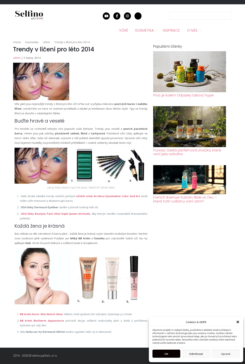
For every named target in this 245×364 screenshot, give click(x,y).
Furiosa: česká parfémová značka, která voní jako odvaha (187, 152)
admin (16, 57)
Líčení (46, 42)
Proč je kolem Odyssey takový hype (183, 95)
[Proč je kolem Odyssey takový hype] (189, 91)
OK (166, 354)
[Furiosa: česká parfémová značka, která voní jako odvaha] (189, 146)
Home (17, 42)
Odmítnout (196, 354)
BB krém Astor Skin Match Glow (41, 314)
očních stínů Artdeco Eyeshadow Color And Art (108, 196)
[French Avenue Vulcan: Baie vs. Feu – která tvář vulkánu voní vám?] (189, 193)
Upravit (225, 354)
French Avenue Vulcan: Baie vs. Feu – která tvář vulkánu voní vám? (185, 199)
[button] (238, 322)
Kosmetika (31, 42)
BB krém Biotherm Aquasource (42, 320)
